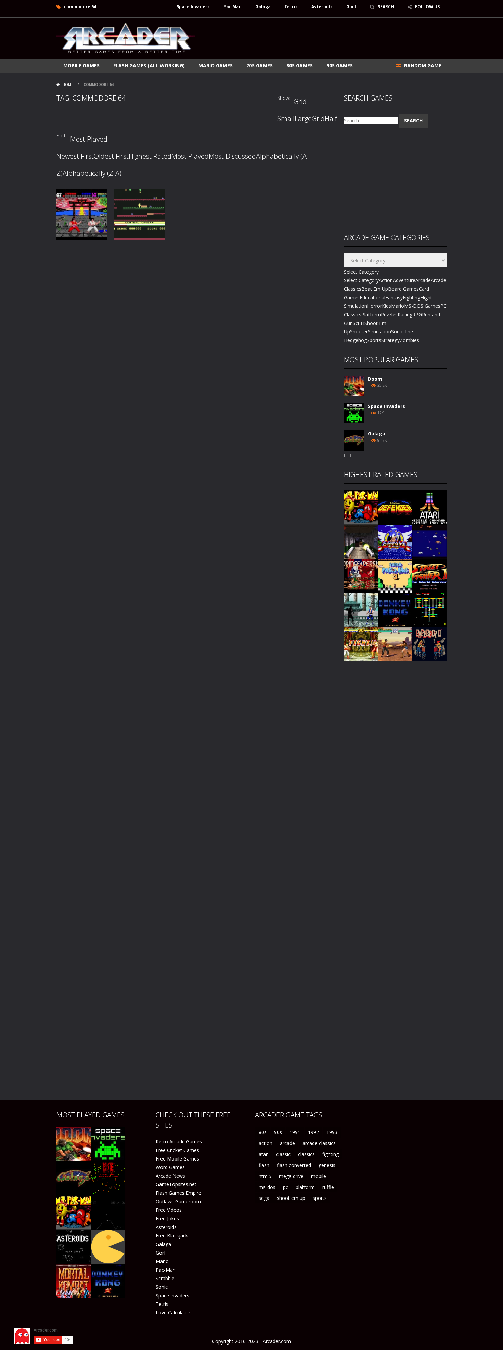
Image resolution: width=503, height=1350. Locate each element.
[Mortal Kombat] (73, 1280)
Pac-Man (166, 1270)
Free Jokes (167, 1218)
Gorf (351, 7)
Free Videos (169, 1210)
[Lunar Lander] (108, 1212)
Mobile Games (81, 65)
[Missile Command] (429, 507)
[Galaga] (354, 440)
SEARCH (386, 7)
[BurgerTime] (429, 609)
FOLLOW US (427, 7)
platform (305, 1187)
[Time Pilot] (429, 541)
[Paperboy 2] (429, 644)
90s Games (339, 65)
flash (264, 1165)
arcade (287, 1143)
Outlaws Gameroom (178, 1201)
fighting (330, 1154)
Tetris (291, 7)
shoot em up (291, 1198)
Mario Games (215, 65)
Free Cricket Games (177, 1150)
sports (320, 1198)
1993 (331, 1132)
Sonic (162, 1287)
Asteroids (322, 7)
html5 (265, 1176)
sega (264, 1198)
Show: (283, 98)
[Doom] (354, 385)
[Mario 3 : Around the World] (395, 575)
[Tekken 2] (395, 644)
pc (285, 1187)
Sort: (61, 135)
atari (264, 1154)
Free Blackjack (172, 1235)
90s (278, 1132)
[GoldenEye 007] (361, 541)
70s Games (259, 65)
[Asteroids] (73, 1246)
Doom (375, 379)
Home (67, 84)
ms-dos (267, 1187)
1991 (294, 1132)
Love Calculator (173, 1312)
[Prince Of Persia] (361, 575)
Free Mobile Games (177, 1158)
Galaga (263, 7)
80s (263, 1132)
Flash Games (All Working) (149, 65)
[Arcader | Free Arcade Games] (125, 37)
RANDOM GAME (422, 65)
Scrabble (165, 1278)
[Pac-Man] (108, 1246)
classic (283, 1154)
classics (306, 1154)
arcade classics (319, 1143)
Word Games (170, 1167)
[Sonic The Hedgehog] (395, 541)
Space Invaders (193, 7)
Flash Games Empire (178, 1193)
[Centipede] (108, 1178)
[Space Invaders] (354, 412)
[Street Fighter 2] (429, 575)
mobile (318, 1176)
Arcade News (170, 1175)
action (265, 1143)
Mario (162, 1261)
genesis (327, 1165)
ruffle (328, 1187)
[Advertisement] (322, 38)
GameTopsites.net (176, 1184)
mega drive (291, 1176)
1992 (313, 1132)
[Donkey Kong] (395, 609)
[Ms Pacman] (361, 507)
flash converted (294, 1165)
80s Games (299, 65)
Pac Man (232, 7)
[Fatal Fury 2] (361, 644)
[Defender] (395, 507)
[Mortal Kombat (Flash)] (361, 609)
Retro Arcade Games (179, 1141)
